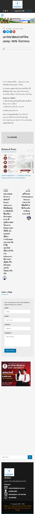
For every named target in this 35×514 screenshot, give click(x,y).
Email (6, 316)
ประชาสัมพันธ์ (12, 497)
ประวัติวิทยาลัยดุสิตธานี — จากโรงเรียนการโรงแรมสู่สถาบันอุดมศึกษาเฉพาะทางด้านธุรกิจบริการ (16, 176)
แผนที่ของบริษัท (13, 491)
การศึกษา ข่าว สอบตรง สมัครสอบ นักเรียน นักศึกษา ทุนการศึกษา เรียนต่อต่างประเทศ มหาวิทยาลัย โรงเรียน (17, 508)
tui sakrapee (9, 28)
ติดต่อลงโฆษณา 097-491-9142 (17, 494)
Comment (8, 333)
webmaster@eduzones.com (17, 488)
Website (7, 324)
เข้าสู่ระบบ (29, 11)
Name (6, 308)
